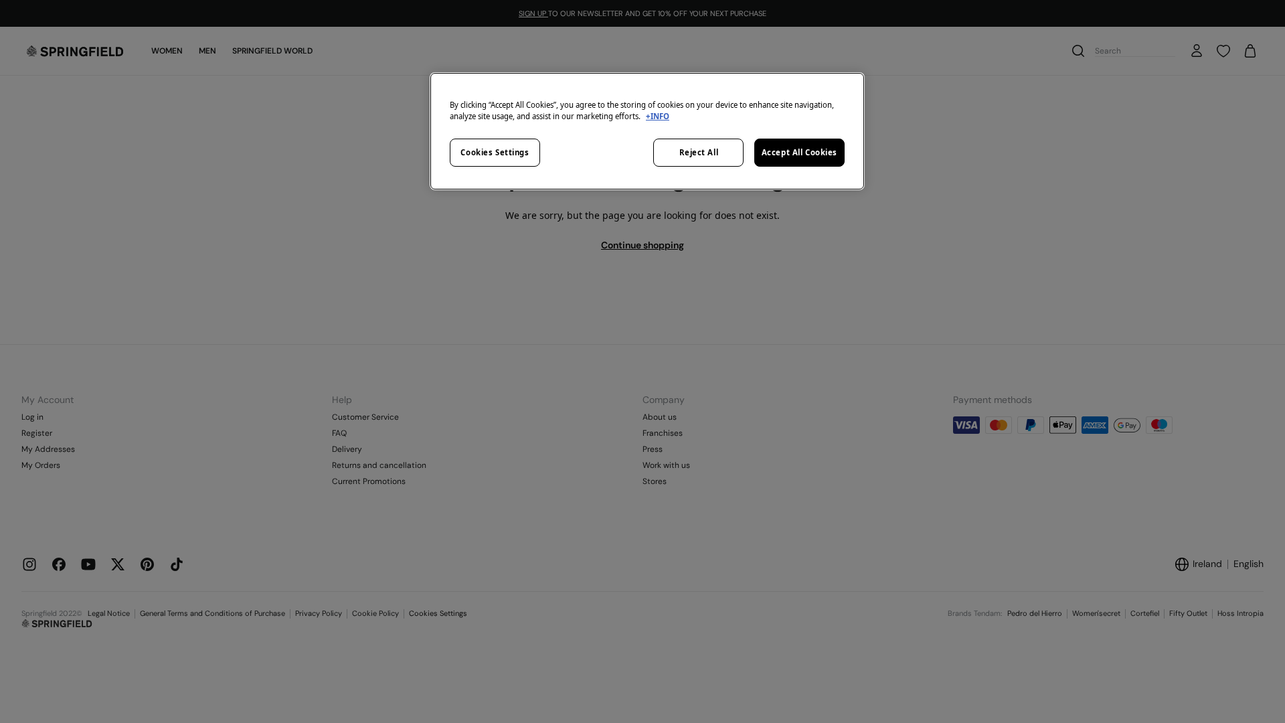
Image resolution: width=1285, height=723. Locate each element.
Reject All (699, 152)
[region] (647, 131)
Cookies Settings (494, 152)
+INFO (657, 116)
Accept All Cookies (799, 152)
